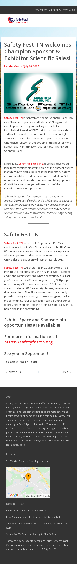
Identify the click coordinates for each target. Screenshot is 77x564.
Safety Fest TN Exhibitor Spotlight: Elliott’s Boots (32, 534)
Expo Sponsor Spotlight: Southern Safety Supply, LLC (34, 516)
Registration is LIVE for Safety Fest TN (26, 510)
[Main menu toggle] (67, 20)
